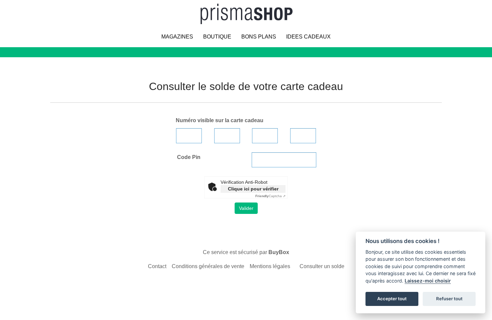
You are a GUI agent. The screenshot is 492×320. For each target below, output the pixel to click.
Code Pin (188, 157)
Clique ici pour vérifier (253, 188)
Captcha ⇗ (270, 196)
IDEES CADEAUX (308, 36)
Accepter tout (392, 298)
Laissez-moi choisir (428, 281)
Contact (157, 266)
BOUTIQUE (217, 36)
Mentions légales (270, 266)
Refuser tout (449, 298)
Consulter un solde (322, 266)
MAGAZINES (177, 36)
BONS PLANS (258, 36)
